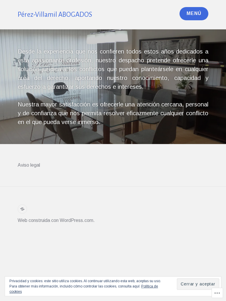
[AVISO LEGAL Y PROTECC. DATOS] (22, 209)
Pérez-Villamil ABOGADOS (55, 14)
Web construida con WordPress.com (55, 220)
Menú (194, 13)
